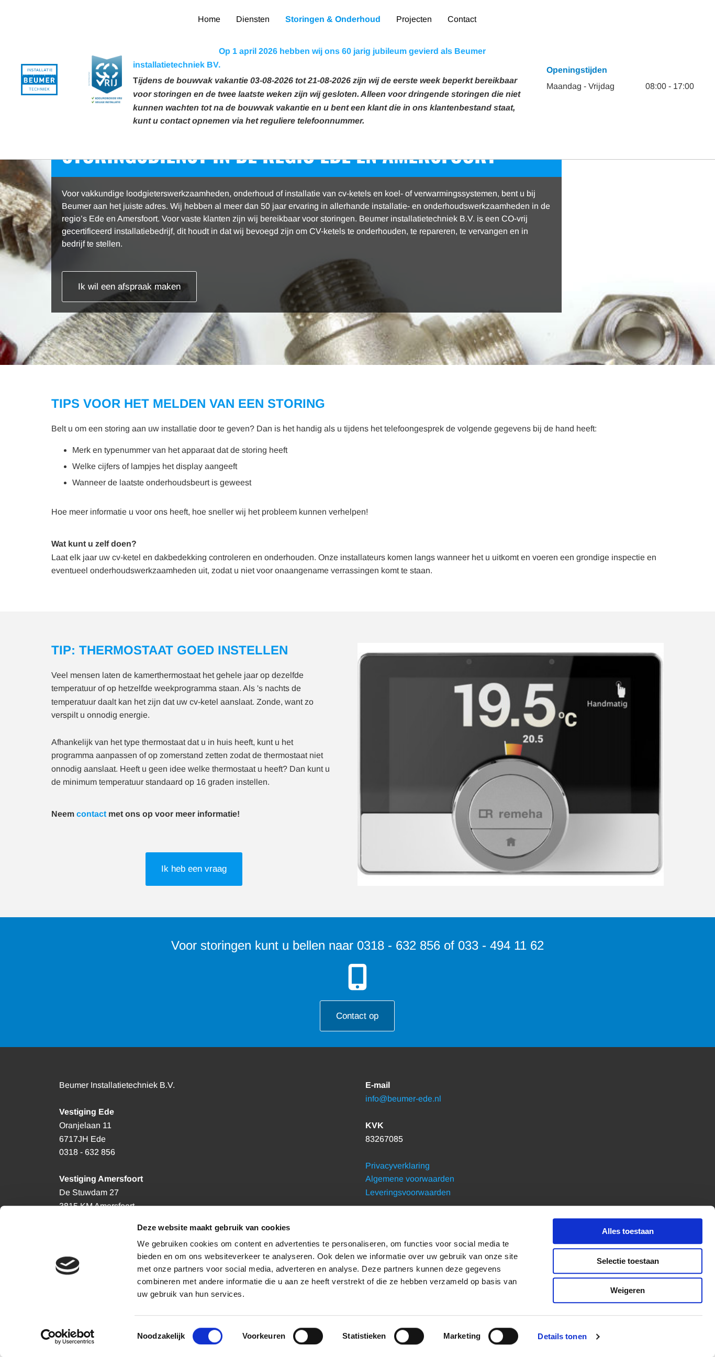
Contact (462, 19)
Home (209, 19)
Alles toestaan (628, 1231)
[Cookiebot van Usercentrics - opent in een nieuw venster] (68, 1336)
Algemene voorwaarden (409, 1178)
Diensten (253, 19)
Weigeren (627, 1290)
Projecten (414, 19)
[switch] (308, 1336)
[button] (129, 286)
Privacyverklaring (397, 1165)
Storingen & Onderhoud (333, 19)
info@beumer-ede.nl (403, 1098)
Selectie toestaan (628, 1260)
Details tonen (562, 1336)
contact (91, 813)
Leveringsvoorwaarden (408, 1192)
